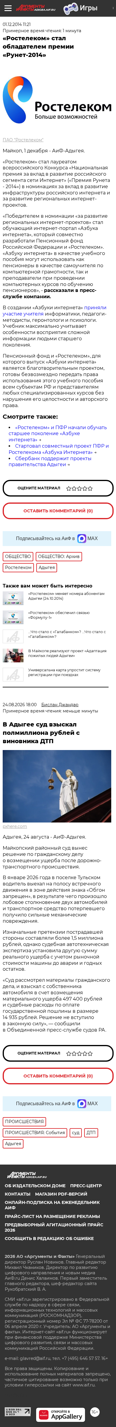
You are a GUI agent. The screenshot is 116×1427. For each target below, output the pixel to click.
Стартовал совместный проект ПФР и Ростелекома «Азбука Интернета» (59, 449)
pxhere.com (15, 826)
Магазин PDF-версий (61, 1194)
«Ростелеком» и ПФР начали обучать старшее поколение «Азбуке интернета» (58, 434)
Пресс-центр (86, 1185)
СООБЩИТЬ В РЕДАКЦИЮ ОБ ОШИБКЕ (49, 1238)
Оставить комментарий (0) (58, 511)
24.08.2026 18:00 (20, 704)
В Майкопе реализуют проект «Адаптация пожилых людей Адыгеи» (67, 653)
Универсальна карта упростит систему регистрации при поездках (64, 672)
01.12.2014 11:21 (17, 24)
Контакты (17, 1194)
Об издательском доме (35, 1185)
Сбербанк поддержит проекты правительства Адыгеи (50, 462)
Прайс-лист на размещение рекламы (52, 1216)
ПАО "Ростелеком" (23, 140)
